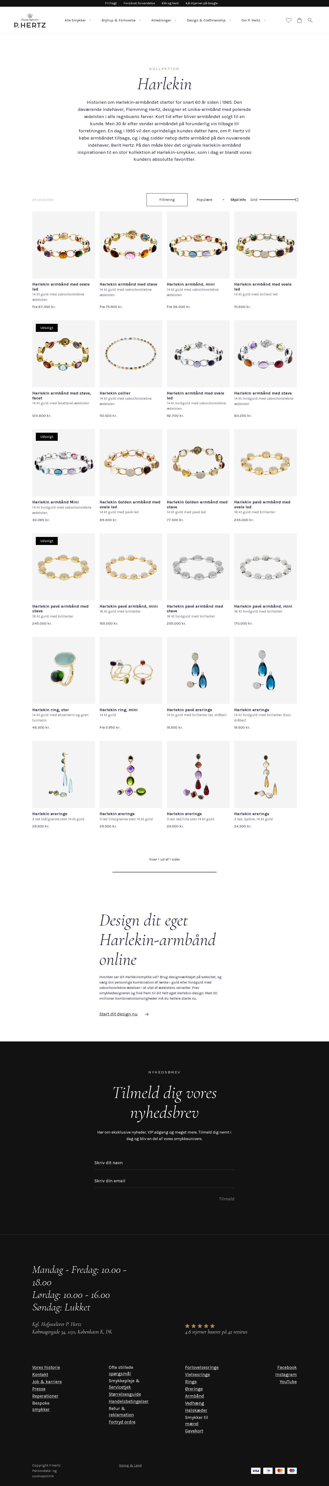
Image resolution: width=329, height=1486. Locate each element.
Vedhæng (194, 1403)
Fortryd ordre (122, 1422)
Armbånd (194, 1396)
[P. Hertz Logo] (30, 20)
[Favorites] (288, 20)
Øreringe (194, 1388)
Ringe (191, 1381)
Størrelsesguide (125, 1394)
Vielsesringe (197, 1374)
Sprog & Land (130, 1465)
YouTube (288, 1381)
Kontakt (40, 1374)
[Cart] (299, 20)
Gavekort (194, 1430)
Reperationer (45, 1396)
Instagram (286, 1374)
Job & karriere (47, 1381)
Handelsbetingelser (129, 1401)
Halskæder (196, 1410)
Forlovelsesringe (202, 1367)
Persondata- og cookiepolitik (44, 1473)
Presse (38, 1388)
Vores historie (46, 1367)
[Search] (310, 20)
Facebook (287, 1367)
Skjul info (238, 199)
